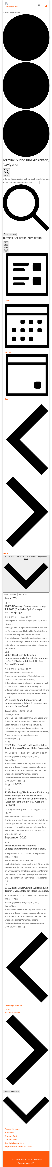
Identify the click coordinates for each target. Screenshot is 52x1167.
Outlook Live (11, 1140)
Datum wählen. (10, 594)
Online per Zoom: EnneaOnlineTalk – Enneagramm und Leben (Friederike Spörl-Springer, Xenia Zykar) (27, 703)
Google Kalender (12, 1129)
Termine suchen (10, 234)
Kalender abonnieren (11, 1092)
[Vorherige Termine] (27, 474)
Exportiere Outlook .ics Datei (18, 1146)
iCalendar (9, 1133)
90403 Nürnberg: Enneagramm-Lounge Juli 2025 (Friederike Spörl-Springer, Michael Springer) (25, 609)
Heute (5, 553)
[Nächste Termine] (27, 547)
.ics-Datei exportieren (15, 1143)
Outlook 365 (11, 1136)
